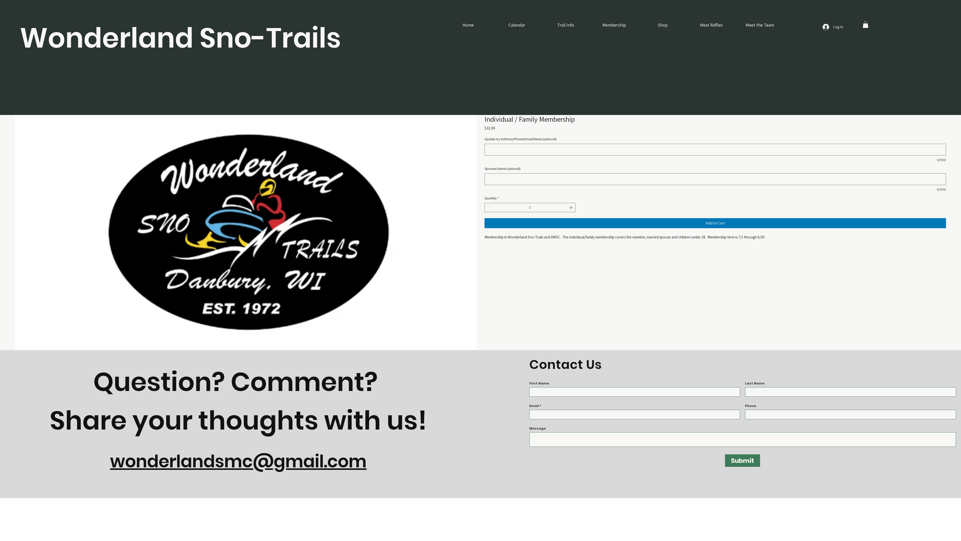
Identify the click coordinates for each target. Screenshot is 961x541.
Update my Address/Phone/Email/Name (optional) (521, 139)
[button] (865, 24)
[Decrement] (488, 207)
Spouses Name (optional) (503, 168)
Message (537, 428)
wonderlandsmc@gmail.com (238, 461)
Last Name (755, 383)
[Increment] (571, 207)
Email (534, 406)
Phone (750, 406)
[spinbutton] (530, 207)
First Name (539, 383)
